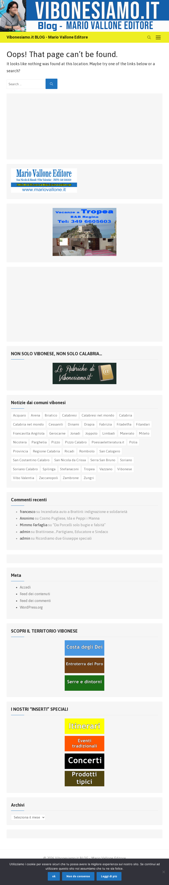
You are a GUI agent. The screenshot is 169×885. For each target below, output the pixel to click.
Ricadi (69, 451)
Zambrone (71, 478)
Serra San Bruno (102, 460)
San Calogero (109, 451)
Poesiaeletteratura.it (108, 442)
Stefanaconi (69, 469)
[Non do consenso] (163, 872)
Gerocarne (57, 433)
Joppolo (91, 433)
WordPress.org (31, 607)
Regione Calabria (46, 451)
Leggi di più (109, 876)
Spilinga (49, 469)
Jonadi (75, 433)
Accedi (25, 587)
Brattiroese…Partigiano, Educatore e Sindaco (72, 532)
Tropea (89, 469)
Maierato (127, 433)
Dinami (73, 424)
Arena (35, 415)
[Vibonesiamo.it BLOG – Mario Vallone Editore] (84, 16)
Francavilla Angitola (28, 433)
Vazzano (105, 469)
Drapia (89, 424)
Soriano (126, 460)
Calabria (125, 415)
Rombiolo (87, 451)
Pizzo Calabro (76, 442)
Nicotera (20, 442)
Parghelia (39, 442)
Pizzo (55, 442)
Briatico (51, 415)
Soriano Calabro (25, 469)
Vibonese (124, 469)
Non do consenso (78, 876)
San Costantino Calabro (31, 460)
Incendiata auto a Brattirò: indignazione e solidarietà (84, 511)
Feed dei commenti (35, 600)
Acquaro (19, 415)
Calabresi (69, 415)
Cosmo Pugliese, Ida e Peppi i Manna (69, 518)
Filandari (143, 424)
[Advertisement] (44, 125)
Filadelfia (124, 424)
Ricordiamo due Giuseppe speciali (64, 538)
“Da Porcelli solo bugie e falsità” (79, 525)
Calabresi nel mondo (98, 415)
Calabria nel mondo (28, 424)
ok (53, 876)
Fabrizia (105, 424)
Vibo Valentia (23, 478)
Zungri (89, 478)
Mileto (144, 433)
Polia (133, 442)
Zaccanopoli (48, 478)
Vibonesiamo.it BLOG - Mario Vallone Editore (47, 37)
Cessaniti (56, 424)
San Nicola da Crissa (70, 460)
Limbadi (108, 433)
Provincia (20, 451)
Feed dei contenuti (35, 594)
